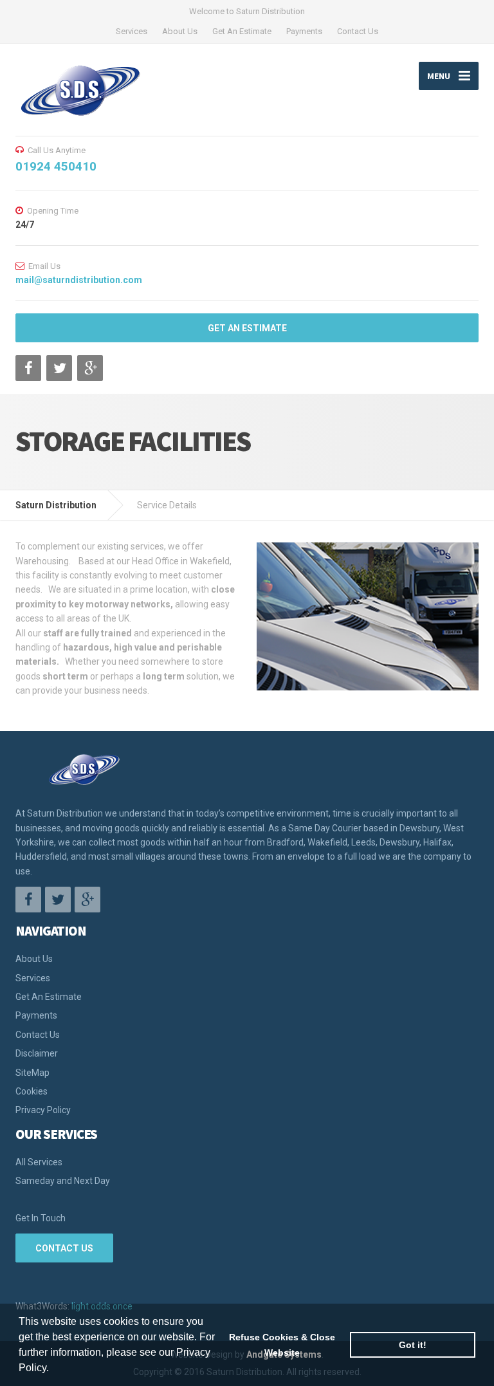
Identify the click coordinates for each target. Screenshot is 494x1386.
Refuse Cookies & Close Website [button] (282, 1345)
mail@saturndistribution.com (78, 280)
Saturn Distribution (55, 505)
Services (131, 31)
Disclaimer (36, 1053)
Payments (304, 31)
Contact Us (357, 31)
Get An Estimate (241, 31)
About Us (179, 31)
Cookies (31, 1091)
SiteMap (32, 1072)
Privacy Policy (43, 1110)
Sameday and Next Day (62, 1181)
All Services (38, 1162)
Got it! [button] (412, 1345)
